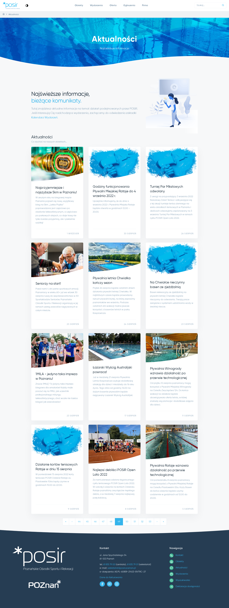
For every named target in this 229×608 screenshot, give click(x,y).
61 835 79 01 (132, 564)
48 (111, 522)
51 (135, 522)
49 (119, 522)
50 (127, 522)
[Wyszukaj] (223, 5)
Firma (145, 5)
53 (150, 522)
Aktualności (181, 568)
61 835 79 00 (109, 564)
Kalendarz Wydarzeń (44, 117)
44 (79, 522)
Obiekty (79, 5)
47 (103, 522)
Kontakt (179, 555)
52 (142, 522)
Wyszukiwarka (183, 580)
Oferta (113, 5)
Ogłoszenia (129, 5)
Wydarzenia (96, 5)
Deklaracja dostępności (188, 586)
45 (87, 522)
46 (95, 522)
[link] (27, 5)
